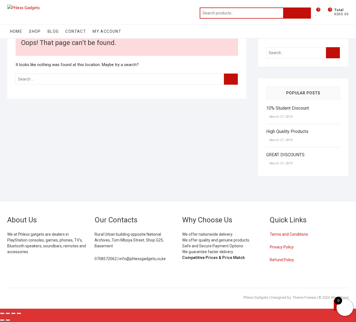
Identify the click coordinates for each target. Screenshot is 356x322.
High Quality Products (287, 131)
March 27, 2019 (280, 117)
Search (297, 13)
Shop (35, 31)
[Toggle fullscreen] (8, 313)
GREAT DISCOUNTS (285, 154)
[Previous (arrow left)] (2, 320)
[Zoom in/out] (2, 313)
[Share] (13, 313)
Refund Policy (282, 260)
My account (107, 31)
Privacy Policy (282, 247)
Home (16, 31)
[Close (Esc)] (19, 313)
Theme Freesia (304, 297)
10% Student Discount (287, 108)
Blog (53, 31)
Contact (75, 31)
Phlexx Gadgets (255, 297)
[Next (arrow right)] (8, 320)
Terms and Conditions (289, 234)
